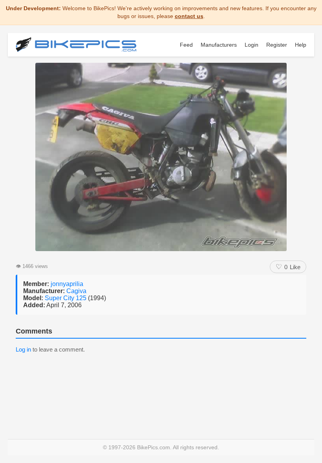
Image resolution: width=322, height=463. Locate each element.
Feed (186, 45)
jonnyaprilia (67, 284)
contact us (189, 16)
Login (251, 45)
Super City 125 (66, 298)
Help (300, 45)
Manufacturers (219, 45)
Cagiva (76, 291)
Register (276, 45)
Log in (23, 349)
